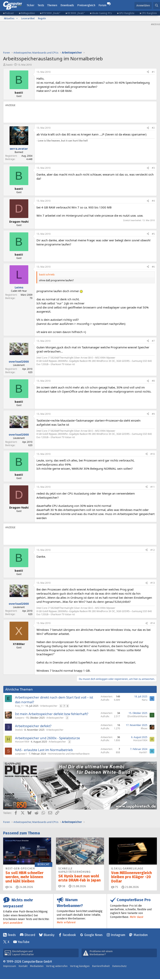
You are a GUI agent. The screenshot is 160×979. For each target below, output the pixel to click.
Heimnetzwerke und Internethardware (69, 753)
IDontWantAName (137, 716)
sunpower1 (21, 753)
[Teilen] (147, 72)
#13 (152, 582)
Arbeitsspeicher (48, 705)
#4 (153, 200)
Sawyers (19, 717)
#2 (153, 127)
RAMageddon (28, 13)
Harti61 (143, 752)
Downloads (67, 5)
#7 (153, 341)
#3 (153, 168)
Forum (102, 5)
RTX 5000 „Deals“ (51, 13)
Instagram (118, 935)
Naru (144, 699)
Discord (29, 935)
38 (63, 886)
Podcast (9, 13)
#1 (153, 72)
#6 (153, 266)
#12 (152, 550)
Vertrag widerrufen (57, 966)
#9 (153, 414)
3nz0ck (19, 729)
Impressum (9, 966)
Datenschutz (119, 966)
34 (10, 887)
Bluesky (49, 935)
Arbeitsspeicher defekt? (33, 726)
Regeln (42, 18)
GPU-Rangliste (126, 13)
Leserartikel (28, 18)
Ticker (30, 5)
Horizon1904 (22, 741)
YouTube (23, 942)
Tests (41, 5)
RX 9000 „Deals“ (76, 13)
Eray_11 (19, 705)
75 (116, 887)
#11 (152, 487)
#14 (152, 623)
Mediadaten (37, 966)
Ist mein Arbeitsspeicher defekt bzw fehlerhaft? (51, 714)
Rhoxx (144, 728)
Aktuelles (9, 18)
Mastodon (141, 935)
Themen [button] (52, 5)
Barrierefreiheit (101, 966)
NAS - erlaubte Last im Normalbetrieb (44, 750)
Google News (93, 935)
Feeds (12, 935)
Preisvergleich (86, 5)
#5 (153, 234)
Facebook (69, 935)
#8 (153, 380)
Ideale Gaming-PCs (102, 13)
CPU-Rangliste (149, 13)
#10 (152, 454)
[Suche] (156, 5)
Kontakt (23, 966)
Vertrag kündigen (80, 966)
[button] (17, 18)
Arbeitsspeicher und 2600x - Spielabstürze (47, 738)
